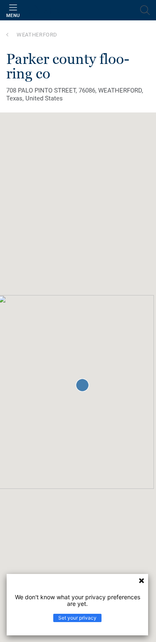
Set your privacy (77, 618)
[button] (82, 385)
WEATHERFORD (37, 35)
